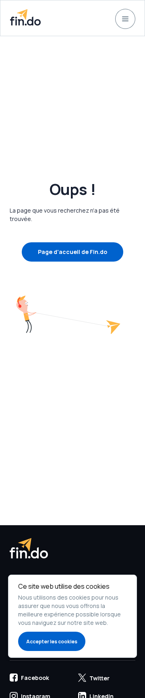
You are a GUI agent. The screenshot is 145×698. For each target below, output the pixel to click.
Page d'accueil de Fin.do (72, 252)
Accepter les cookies (51, 641)
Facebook (35, 678)
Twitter (99, 678)
